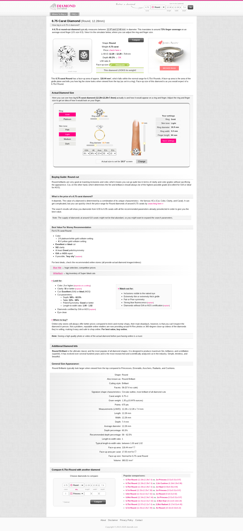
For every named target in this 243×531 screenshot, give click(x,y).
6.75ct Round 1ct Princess (153, 480)
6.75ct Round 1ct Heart (152, 487)
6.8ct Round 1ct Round (151, 494)
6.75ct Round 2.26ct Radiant (154, 504)
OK (119, 57)
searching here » (155, 203)
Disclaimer (113, 520)
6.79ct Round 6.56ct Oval (154, 501)
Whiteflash (58, 273)
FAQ (74, 14)
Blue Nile (57, 267)
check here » (115, 50)
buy (59, 14)
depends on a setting (82, 286)
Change (141, 161)
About (103, 520)
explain (79, 257)
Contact (138, 520)
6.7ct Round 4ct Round (153, 508)
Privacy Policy (126, 520)
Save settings (168, 141)
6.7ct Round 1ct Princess (153, 490)
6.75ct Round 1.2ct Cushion (154, 483)
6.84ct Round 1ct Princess (154, 497)
